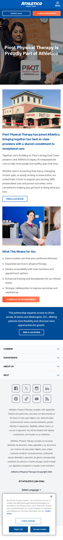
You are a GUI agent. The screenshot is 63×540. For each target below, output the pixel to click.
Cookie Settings (28, 521)
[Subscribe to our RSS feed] (47, 399)
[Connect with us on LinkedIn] (47, 388)
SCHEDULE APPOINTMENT (46, 13)
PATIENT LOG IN (16, 13)
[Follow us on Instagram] (37, 388)
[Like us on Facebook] (16, 388)
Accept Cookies (40, 529)
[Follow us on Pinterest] (16, 399)
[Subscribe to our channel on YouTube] (37, 399)
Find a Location (15, 198)
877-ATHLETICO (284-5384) (31, 481)
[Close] (51, 496)
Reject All (18, 529)
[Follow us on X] (26, 388)
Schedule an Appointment (21, 299)
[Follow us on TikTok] (26, 399)
